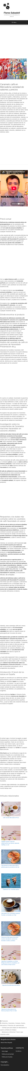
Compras (17, 1023)
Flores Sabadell (12, 12)
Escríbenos (18, 1051)
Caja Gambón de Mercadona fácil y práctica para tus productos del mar (10, 866)
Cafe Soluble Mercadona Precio (11, 817)
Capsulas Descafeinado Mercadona (11, 985)
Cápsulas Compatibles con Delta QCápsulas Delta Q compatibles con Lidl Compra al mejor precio (10, 963)
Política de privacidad (8, 1054)
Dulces (23, 1023)
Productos (5, 1021)
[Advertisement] (14, 43)
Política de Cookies (7, 1057)
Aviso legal (5, 1051)
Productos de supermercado (15, 1025)
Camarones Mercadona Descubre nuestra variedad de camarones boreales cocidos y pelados (9, 939)
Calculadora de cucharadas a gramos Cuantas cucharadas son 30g (10, 914)
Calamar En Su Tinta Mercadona (11, 889)
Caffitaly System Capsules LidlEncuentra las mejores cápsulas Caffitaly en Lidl (10, 843)
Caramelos (11, 1023)
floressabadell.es (5, 1065)
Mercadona (3, 1025)
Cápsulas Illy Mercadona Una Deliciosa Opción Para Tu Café (9, 1010)
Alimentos (5, 1023)
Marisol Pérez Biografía (6, 1042)
